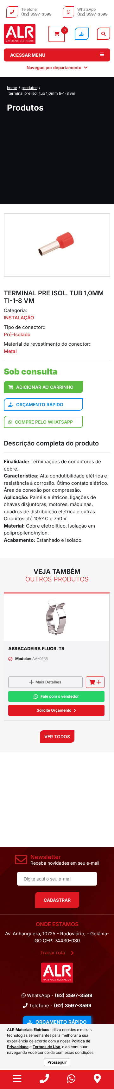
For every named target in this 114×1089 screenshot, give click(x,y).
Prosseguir (57, 1062)
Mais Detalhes (48, 682)
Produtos (29, 87)
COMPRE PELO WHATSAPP (43, 422)
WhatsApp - (59, 995)
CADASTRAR (57, 900)
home (12, 87)
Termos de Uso (46, 1046)
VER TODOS (57, 736)
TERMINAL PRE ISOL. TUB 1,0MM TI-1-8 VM (42, 93)
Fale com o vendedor (60, 696)
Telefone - (60, 1006)
